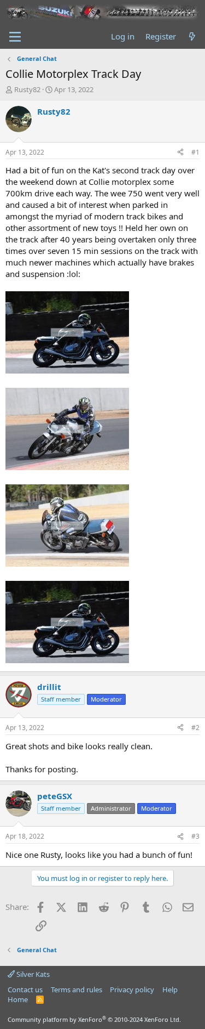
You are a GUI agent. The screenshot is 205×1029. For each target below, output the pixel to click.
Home (18, 999)
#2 (195, 727)
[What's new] (192, 36)
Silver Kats (32, 974)
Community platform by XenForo (94, 1019)
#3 (195, 836)
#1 (195, 152)
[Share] (180, 152)
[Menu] (15, 37)
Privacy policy (132, 989)
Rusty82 (27, 89)
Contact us (25, 989)
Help (170, 989)
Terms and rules (76, 989)
